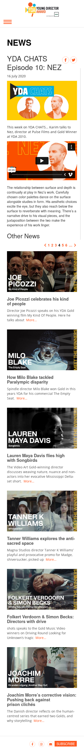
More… (31, 320)
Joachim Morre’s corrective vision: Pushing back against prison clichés (41, 699)
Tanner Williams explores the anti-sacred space (41, 540)
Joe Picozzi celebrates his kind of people (38, 301)
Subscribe (65, 743)
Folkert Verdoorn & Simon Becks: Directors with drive (40, 619)
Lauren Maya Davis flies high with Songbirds (36, 457)
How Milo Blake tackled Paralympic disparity (30, 379)
